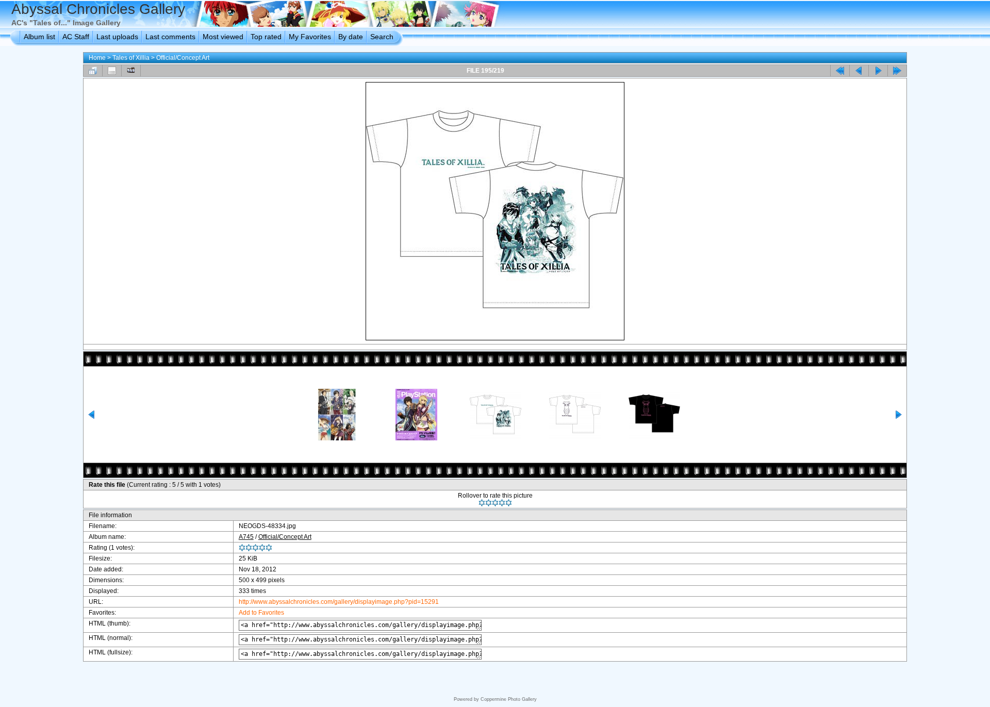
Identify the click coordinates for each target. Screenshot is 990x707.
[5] (508, 502)
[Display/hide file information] (112, 70)
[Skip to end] (897, 70)
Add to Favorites (261, 612)
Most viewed (223, 36)
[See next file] (878, 70)
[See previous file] (859, 70)
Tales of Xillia (131, 57)
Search (381, 36)
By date (350, 36)
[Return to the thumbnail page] (93, 70)
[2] (488, 502)
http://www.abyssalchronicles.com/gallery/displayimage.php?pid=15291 (339, 601)
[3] (495, 502)
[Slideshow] (131, 70)
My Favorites (310, 36)
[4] (502, 502)
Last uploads (117, 36)
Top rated (266, 36)
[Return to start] (840, 70)
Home (97, 57)
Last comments (170, 36)
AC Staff (75, 36)
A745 (246, 536)
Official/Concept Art (182, 57)
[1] (481, 502)
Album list (39, 36)
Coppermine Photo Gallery (509, 699)
